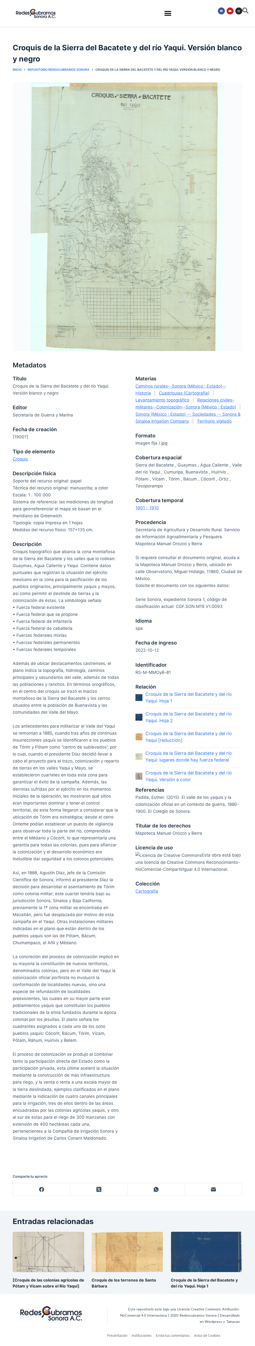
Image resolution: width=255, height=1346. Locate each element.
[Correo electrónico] (213, 1189)
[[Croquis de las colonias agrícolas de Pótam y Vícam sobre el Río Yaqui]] (48, 1252)
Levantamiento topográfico (162, 400)
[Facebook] (221, 10)
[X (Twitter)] (99, 1189)
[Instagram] (238, 10)
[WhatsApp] (156, 1189)
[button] (167, 13)
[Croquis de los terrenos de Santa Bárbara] (127, 1252)
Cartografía (146, 891)
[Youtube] (230, 10)
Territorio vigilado (214, 421)
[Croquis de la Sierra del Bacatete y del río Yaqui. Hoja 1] (206, 1252)
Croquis (20, 459)
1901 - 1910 (147, 507)
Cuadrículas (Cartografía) (184, 393)
